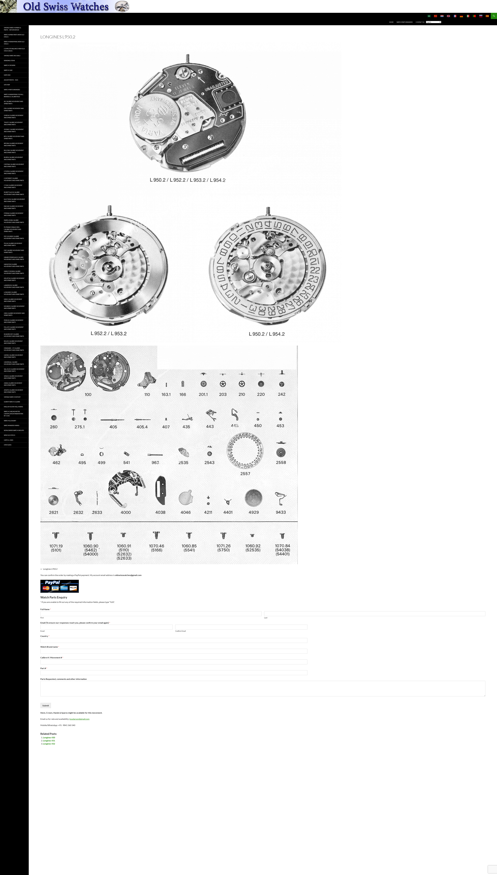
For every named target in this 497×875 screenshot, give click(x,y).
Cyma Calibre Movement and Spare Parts (13, 186)
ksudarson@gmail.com (79, 719)
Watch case (8, 70)
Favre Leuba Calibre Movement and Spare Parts (14, 221)
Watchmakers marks (11, 425)
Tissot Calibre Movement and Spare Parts (13, 123)
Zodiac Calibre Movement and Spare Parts (14, 130)
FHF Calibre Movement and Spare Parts (14, 251)
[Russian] (481, 16)
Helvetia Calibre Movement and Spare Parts (14, 279)
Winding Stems (9, 60)
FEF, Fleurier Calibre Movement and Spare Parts (14, 237)
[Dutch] (442, 16)
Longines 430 (49, 737)
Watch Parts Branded (405, 22)
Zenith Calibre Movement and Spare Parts (13, 391)
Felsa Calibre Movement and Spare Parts (13, 244)
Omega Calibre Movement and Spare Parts (13, 116)
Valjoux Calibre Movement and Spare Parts (14, 370)
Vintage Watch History (12, 397)
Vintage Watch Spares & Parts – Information (12, 29)
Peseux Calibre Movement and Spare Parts (13, 321)
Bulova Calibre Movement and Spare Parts (14, 151)
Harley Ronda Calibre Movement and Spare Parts (14, 272)
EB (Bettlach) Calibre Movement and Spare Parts (14, 193)
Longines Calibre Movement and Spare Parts (14, 293)
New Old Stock (9, 435)
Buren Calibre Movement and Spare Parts (13, 158)
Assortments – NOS (11, 80)
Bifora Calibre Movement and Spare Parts (13, 144)
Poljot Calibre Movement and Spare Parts (13, 328)
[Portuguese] (474, 16)
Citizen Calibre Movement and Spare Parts (13, 172)
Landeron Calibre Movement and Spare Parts (14, 286)
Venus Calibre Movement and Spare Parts (13, 377)
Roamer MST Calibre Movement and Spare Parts (14, 335)
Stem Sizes (7, 445)
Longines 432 (49, 743)
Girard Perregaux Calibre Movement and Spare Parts (14, 258)
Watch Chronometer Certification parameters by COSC (13, 414)
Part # (43, 668)
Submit (45, 705)
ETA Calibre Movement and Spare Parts (14, 109)
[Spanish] (487, 16)
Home (391, 22)
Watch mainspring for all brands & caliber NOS (13, 95)
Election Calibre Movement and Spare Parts (14, 200)
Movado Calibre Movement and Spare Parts (14, 307)
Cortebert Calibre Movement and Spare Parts (14, 179)
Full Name (45, 609)
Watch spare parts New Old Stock (14, 36)
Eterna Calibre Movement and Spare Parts (13, 214)
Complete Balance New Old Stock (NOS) (14, 50)
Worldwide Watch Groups (14, 430)
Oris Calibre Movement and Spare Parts (14, 314)
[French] (455, 16)
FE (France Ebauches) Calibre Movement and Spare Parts (12, 229)
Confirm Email (180, 631)
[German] (461, 16)
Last (265, 618)
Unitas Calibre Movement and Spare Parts (13, 356)
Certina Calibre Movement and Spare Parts (14, 165)
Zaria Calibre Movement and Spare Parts (13, 384)
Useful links (8, 440)
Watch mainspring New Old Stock (14, 43)
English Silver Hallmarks (13, 406)
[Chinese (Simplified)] (435, 16)
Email (42, 631)
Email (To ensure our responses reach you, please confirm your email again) (75, 622)
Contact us (420, 22)
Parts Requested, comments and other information (63, 679)
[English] (448, 16)
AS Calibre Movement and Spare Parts (13, 102)
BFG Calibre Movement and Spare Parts (14, 137)
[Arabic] (429, 16)
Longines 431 (49, 740)
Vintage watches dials (12, 55)
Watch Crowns (9, 65)
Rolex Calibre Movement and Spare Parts (13, 342)
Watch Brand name (49, 647)
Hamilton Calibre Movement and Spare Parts (14, 265)
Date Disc (7, 75)
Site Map (7, 85)
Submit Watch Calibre (12, 402)
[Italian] (468, 16)
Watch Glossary (10, 420)
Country (44, 636)
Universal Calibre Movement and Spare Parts (14, 363)
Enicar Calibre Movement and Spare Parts (13, 207)
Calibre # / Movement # (51, 657)
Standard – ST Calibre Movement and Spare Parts (14, 349)
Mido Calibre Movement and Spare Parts (13, 300)
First (42, 618)
